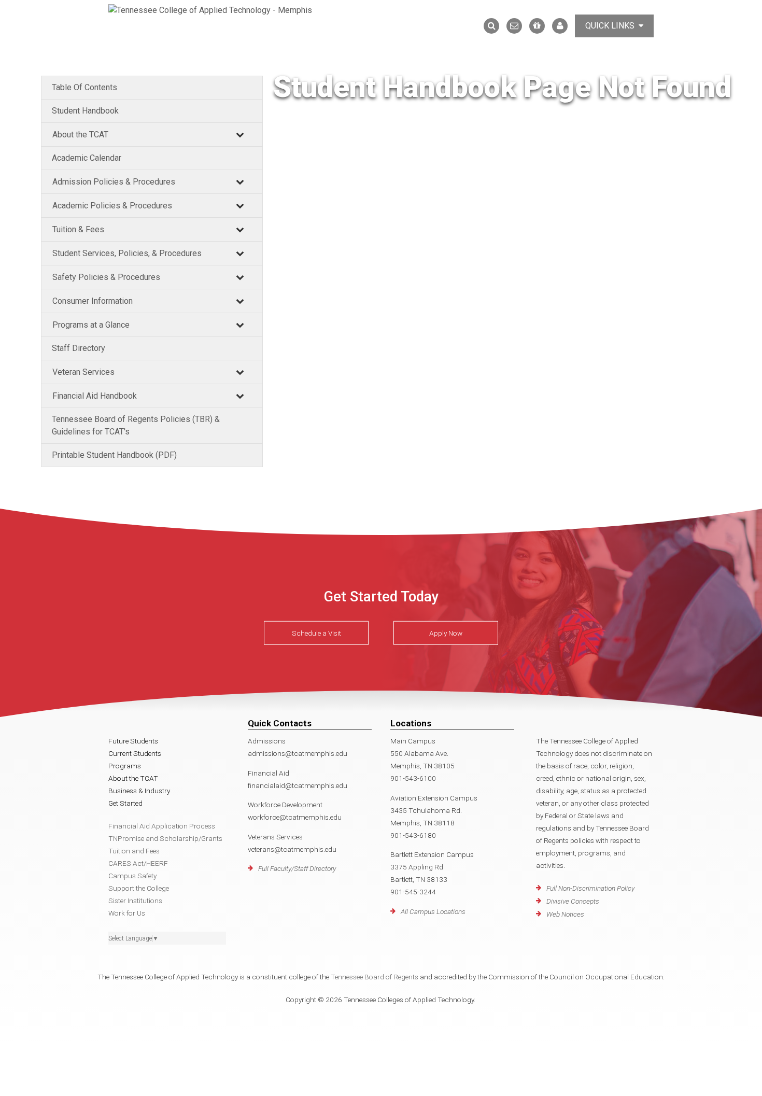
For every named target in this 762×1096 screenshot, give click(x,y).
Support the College (138, 888)
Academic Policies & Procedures (112, 205)
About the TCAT (80, 134)
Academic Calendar (86, 158)
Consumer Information (92, 301)
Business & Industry (139, 790)
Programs (124, 766)
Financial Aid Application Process (161, 826)
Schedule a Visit (316, 633)
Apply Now (445, 633)
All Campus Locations (433, 911)
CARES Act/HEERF (138, 863)
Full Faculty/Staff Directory (297, 868)
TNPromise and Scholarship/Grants (165, 838)
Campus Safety (132, 876)
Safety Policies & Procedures (106, 277)
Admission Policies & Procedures (113, 182)
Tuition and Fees (134, 851)
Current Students (134, 753)
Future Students (133, 741)
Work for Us (126, 913)
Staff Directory (78, 348)
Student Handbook (85, 111)
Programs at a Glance (91, 325)
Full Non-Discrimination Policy (590, 888)
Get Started (125, 803)
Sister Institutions (135, 900)
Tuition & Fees (78, 229)
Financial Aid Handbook (94, 396)
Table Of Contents (84, 87)
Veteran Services (83, 372)
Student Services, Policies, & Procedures (127, 253)
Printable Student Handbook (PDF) (114, 455)
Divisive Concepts (572, 901)
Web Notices (565, 914)
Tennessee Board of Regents (374, 977)
